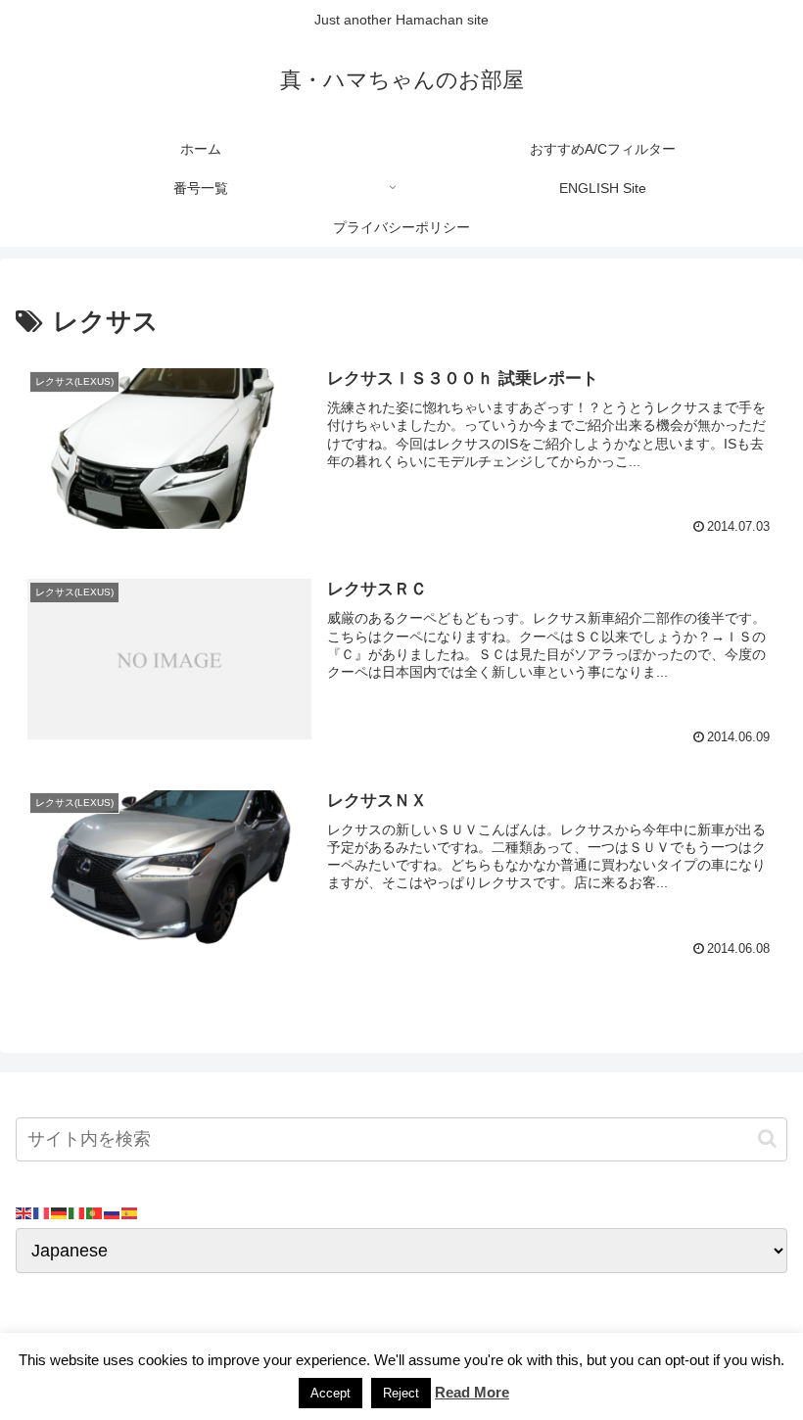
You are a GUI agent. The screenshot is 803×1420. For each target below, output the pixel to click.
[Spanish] (130, 1212)
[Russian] (112, 1212)
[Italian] (77, 1212)
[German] (60, 1212)
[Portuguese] (95, 1212)
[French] (42, 1212)
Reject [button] (401, 1393)
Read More (472, 1392)
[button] (767, 1138)
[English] (24, 1212)
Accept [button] (330, 1393)
